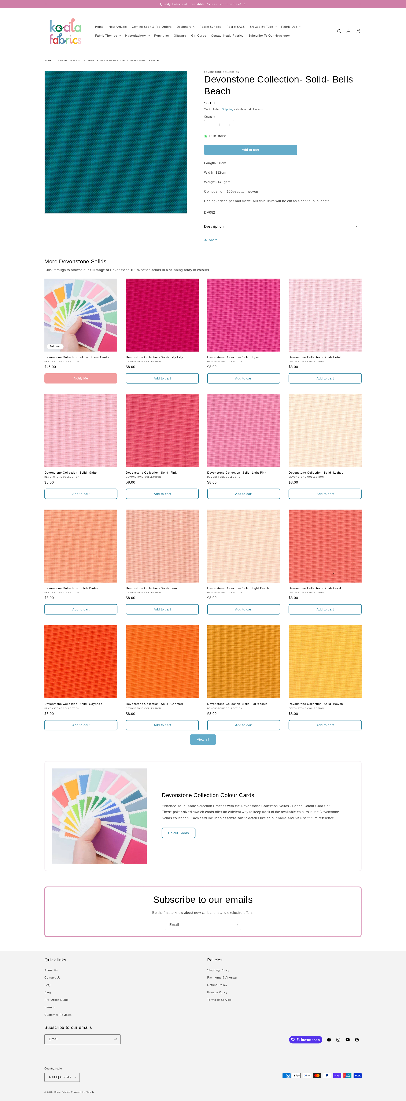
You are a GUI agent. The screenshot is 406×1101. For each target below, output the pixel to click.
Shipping (228, 109)
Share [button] (213, 240)
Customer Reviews (58, 1014)
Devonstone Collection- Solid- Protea (71, 588)
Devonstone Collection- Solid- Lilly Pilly (154, 357)
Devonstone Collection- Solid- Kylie (233, 357)
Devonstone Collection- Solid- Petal (315, 357)
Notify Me (81, 378)
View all (203, 739)
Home (48, 60)
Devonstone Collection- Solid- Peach (153, 588)
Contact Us (52, 977)
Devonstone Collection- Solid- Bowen (316, 703)
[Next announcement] (360, 4)
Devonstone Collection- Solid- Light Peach (238, 588)
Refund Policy (217, 985)
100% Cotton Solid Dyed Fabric (75, 60)
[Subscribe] (236, 925)
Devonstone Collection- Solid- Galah (71, 472)
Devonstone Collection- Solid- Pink (151, 472)
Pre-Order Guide (56, 999)
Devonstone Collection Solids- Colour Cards (76, 357)
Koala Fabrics (62, 1092)
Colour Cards (178, 833)
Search (49, 1007)
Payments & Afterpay (222, 977)
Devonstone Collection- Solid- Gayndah (73, 703)
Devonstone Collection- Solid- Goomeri (154, 703)
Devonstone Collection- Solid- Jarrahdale (237, 703)
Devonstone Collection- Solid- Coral (315, 588)
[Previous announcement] (46, 4)
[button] (185, 26)
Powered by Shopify (82, 1092)
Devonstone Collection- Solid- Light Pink (236, 472)
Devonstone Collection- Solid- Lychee (316, 472)
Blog (47, 992)
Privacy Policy (217, 992)
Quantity (209, 116)
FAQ (47, 985)
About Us (51, 970)
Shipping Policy (218, 970)
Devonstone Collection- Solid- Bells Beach (129, 60)
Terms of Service (219, 999)
